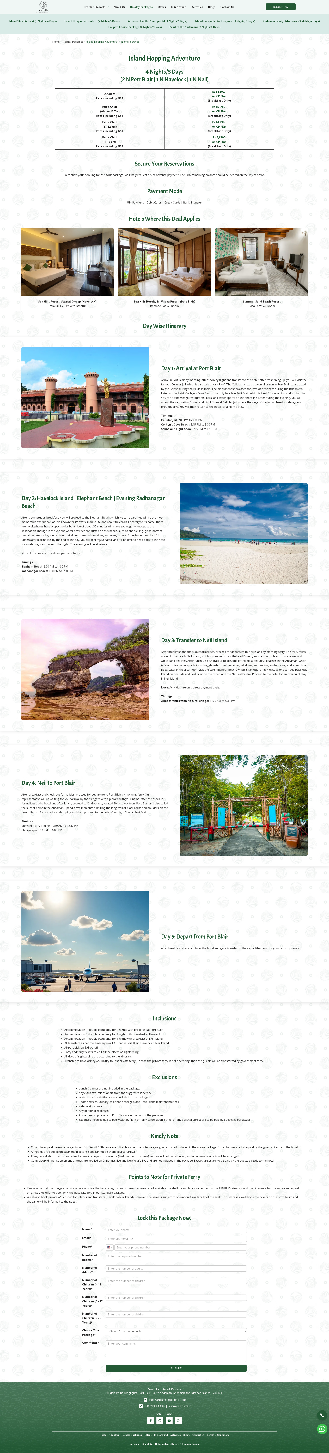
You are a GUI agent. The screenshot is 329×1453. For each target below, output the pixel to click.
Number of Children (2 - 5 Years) (91, 1318)
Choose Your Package (90, 1332)
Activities (197, 7)
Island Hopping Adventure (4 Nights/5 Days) (92, 21)
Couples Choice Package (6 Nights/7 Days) (135, 27)
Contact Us (227, 7)
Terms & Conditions (218, 1435)
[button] (322, 1415)
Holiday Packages (141, 7)
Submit (176, 1368)
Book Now (280, 7)
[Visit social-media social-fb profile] (150, 1420)
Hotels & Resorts (94, 7)
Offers (162, 7)
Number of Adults (89, 1270)
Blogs (211, 7)
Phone (86, 1246)
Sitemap (134, 1444)
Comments (90, 1343)
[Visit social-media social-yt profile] (169, 1420)
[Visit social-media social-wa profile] (178, 1420)
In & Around (178, 7)
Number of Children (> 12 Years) (91, 1284)
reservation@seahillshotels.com (167, 1399)
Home (56, 41)
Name (86, 1229)
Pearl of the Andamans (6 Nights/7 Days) (195, 27)
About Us (119, 7)
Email (86, 1238)
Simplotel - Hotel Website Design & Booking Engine (170, 1444)
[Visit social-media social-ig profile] (159, 1420)
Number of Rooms (89, 1257)
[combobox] (109, 1247)
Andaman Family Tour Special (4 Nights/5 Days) (157, 21)
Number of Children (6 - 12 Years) (92, 1301)
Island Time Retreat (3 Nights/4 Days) (33, 21)
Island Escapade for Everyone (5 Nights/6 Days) (225, 21)
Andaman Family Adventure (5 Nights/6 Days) (291, 21)
